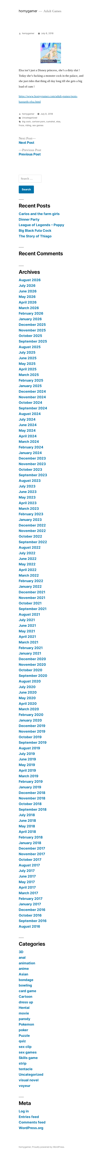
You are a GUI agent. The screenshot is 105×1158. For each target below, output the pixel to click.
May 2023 (27, 497)
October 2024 (30, 402)
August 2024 (30, 414)
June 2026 (28, 291)
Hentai (24, 1008)
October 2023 (30, 469)
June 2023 (28, 492)
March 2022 (29, 575)
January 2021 (30, 653)
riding (28, 125)
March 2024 (29, 442)
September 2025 (33, 341)
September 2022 (33, 542)
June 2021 (27, 625)
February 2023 (31, 514)
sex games (37, 125)
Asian (23, 974)
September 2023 (33, 475)
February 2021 (31, 648)
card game (27, 991)
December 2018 (32, 793)
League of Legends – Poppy (42, 225)
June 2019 (27, 759)
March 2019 (28, 776)
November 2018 (32, 798)
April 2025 (28, 369)
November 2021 (32, 598)
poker (23, 1030)
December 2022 (32, 525)
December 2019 (32, 726)
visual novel (29, 1080)
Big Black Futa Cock (35, 230)
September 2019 (32, 742)
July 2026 (27, 286)
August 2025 (30, 347)
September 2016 (32, 921)
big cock (26, 121)
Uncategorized (29, 117)
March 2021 (28, 642)
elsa (58, 121)
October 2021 (30, 603)
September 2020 (33, 676)
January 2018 (30, 843)
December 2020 (32, 659)
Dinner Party (29, 219)
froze (21, 125)
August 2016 (29, 926)
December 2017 (32, 848)
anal (22, 957)
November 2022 (32, 531)
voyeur (24, 1086)
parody (24, 1019)
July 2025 (27, 352)
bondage (26, 980)
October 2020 (30, 670)
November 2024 (32, 397)
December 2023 (32, 458)
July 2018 (27, 815)
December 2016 (32, 910)
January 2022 (30, 586)
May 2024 (27, 430)
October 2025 (30, 336)
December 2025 (32, 325)
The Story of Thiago (35, 236)
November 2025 (32, 330)
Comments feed (32, 1122)
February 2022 (31, 581)
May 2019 (27, 765)
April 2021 (27, 637)
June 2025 (28, 358)
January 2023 (30, 520)
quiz (22, 1041)
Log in (24, 1111)
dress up (26, 1002)
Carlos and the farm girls (39, 214)
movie (24, 1013)
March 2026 (29, 308)
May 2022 (27, 564)
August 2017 (29, 865)
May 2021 (27, 631)
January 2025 (30, 386)
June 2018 (27, 820)
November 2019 (32, 731)
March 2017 (28, 893)
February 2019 (31, 781)
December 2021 (32, 592)
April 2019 (27, 770)
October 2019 (30, 737)
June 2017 (27, 876)
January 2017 (30, 904)
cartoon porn (38, 121)
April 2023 (28, 503)
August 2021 (29, 614)
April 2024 (28, 436)
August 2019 (29, 748)
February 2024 (31, 447)
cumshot (50, 121)
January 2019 (30, 787)
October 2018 (30, 804)
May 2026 (27, 297)
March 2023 (29, 508)
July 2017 (27, 871)
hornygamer (28, 11)
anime (24, 969)
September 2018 (32, 809)
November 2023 (32, 464)
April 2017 (27, 887)
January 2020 (30, 720)
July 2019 (27, 754)
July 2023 (27, 486)
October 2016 (30, 915)
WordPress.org (31, 1128)
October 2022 (30, 536)
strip (23, 1063)
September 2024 (33, 408)
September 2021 (32, 609)
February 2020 (31, 715)
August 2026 (30, 280)
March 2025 (29, 375)
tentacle (26, 1069)
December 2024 (32, 391)
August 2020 (30, 681)
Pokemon (26, 1024)
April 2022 (28, 570)
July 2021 (27, 620)
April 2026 (28, 302)
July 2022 (27, 553)
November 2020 (32, 664)
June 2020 (28, 692)
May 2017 (27, 882)
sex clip (25, 1047)
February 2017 (31, 899)
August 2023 (30, 481)
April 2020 (28, 704)
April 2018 (27, 832)
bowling (25, 985)
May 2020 (27, 698)
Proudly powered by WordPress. (48, 1147)
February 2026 (31, 313)
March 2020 (29, 709)
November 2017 (32, 854)
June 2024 (28, 425)
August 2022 (30, 547)
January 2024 (30, 453)
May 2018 (27, 826)
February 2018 (31, 837)
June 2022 (28, 559)
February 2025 (31, 380)
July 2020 (27, 687)
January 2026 (30, 319)
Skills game (28, 1058)
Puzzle (24, 1036)
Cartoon (25, 996)
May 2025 (27, 364)
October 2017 (30, 860)
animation (27, 963)
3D (21, 952)
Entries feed (29, 1117)
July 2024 (27, 419)
